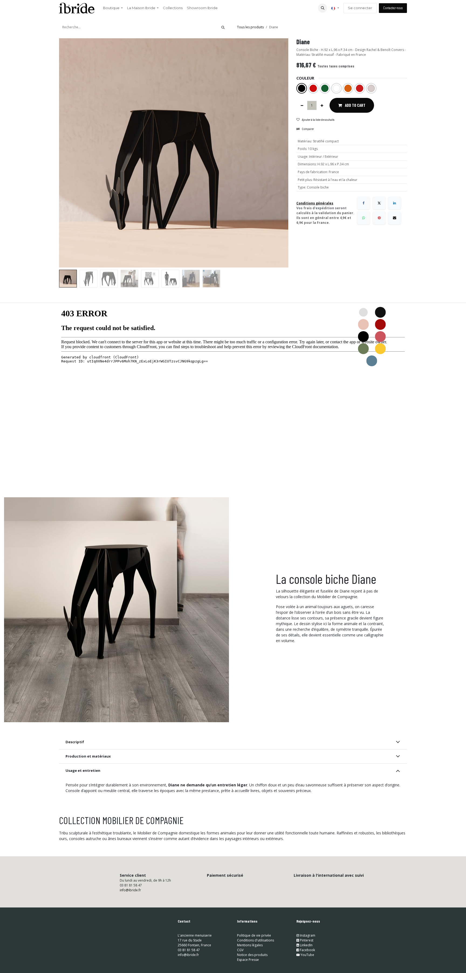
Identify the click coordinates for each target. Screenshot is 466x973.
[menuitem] (113, 8)
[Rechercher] (223, 27)
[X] (379, 203)
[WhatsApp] (363, 217)
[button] (322, 8)
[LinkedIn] (394, 203)
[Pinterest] (379, 217)
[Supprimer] (301, 105)
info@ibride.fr (130, 890)
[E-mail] (394, 217)
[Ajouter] (321, 105)
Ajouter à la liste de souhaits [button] (318, 119)
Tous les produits (250, 27)
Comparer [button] (308, 129)
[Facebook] (363, 203)
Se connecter (360, 8)
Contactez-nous (393, 8)
